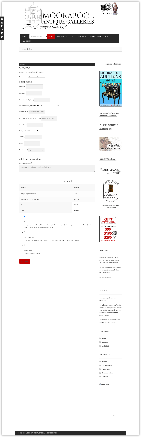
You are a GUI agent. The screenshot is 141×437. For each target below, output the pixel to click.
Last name (22, 93)
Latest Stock (81, 36)
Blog (106, 36)
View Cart (105, 342)
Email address (23, 150)
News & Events (95, 36)
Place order (24, 261)
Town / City (23, 125)
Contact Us (105, 377)
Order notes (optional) (25, 163)
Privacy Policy (106, 369)
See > (109, 114)
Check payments (28, 237)
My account (26, 41)
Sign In (104, 338)
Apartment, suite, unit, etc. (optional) (30, 118)
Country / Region (24, 105)
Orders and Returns (107, 373)
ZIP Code (22, 137)
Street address (24, 112)
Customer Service (107, 365)
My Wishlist (105, 346)
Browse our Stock (63, 36)
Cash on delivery (28, 250)
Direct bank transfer (30, 222)
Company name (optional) (26, 100)
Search (50, 36)
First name (22, 86)
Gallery (25, 36)
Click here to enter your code (37, 77)
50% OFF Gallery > (107, 159)
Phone (21, 143)
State (21, 130)
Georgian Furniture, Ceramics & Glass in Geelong (110, 206)
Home (23, 49)
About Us (104, 362)
